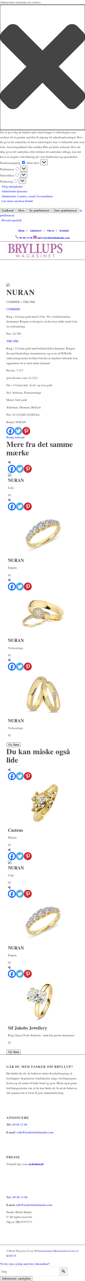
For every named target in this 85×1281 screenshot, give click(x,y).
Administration (45, 1250)
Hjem (21, 230)
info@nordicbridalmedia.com (54, 238)
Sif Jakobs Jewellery (27, 1028)
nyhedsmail (36, 1164)
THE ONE (12, 341)
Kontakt (64, 230)
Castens (15, 830)
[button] (42, 67)
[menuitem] (21, 230)
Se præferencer (39, 210)
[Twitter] (18, 431)
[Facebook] (10, 431)
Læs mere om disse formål (17, 201)
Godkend (8, 210)
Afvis (21, 210)
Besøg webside (15, 437)
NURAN (16, 480)
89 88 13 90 (25, 238)
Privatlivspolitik (12, 220)
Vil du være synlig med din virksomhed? (25, 1264)
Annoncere (36, 230)
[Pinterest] (26, 431)
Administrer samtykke (16, 1278)
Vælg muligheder (12, 186)
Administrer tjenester (14, 191)
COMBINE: (13, 309)
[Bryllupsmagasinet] (35, 251)
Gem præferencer (65, 210)
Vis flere (13, 745)
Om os (50, 230)
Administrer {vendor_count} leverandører (27, 196)
